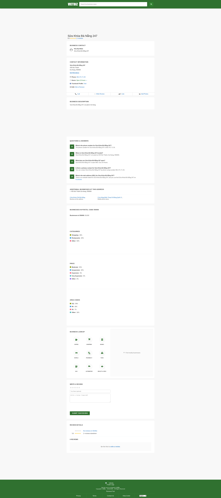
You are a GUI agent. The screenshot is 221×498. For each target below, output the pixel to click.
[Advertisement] (110, 20)
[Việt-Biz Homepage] (73, 4)
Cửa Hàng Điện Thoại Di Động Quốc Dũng (111, 197)
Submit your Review (80, 413)
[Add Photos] (139, 94)
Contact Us (110, 496)
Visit (85, 83)
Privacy (78, 496)
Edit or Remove (79, 87)
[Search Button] (151, 4)
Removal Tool (110, 491)
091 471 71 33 (81, 77)
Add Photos (144, 94)
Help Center (126, 496)
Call (77, 94)
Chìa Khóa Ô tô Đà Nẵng (77, 197)
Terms (94, 496)
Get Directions (74, 73)
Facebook (79, 179)
